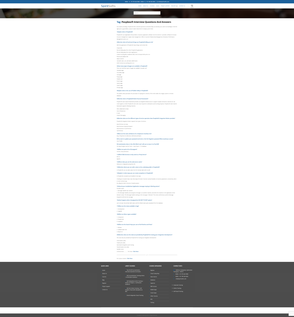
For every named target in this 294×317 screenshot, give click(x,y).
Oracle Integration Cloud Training (135, 295)
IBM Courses (153, 286)
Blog (157, 6)
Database (152, 280)
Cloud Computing (154, 273)
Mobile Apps (153, 289)
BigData (152, 270)
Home (139, 6)
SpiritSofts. (147, 315)
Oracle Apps (153, 293)
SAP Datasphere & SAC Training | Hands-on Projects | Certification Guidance (134, 282)
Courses (152, 6)
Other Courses (154, 296)
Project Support (165, 6)
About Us (145, 6)
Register (173, 6)
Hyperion (152, 283)
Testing (152, 302)
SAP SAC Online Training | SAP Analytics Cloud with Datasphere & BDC (133, 289)
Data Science (153, 276)
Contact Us (182, 6)
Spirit (108, 5)
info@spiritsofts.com (163, 1)
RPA (151, 299)
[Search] (192, 6)
